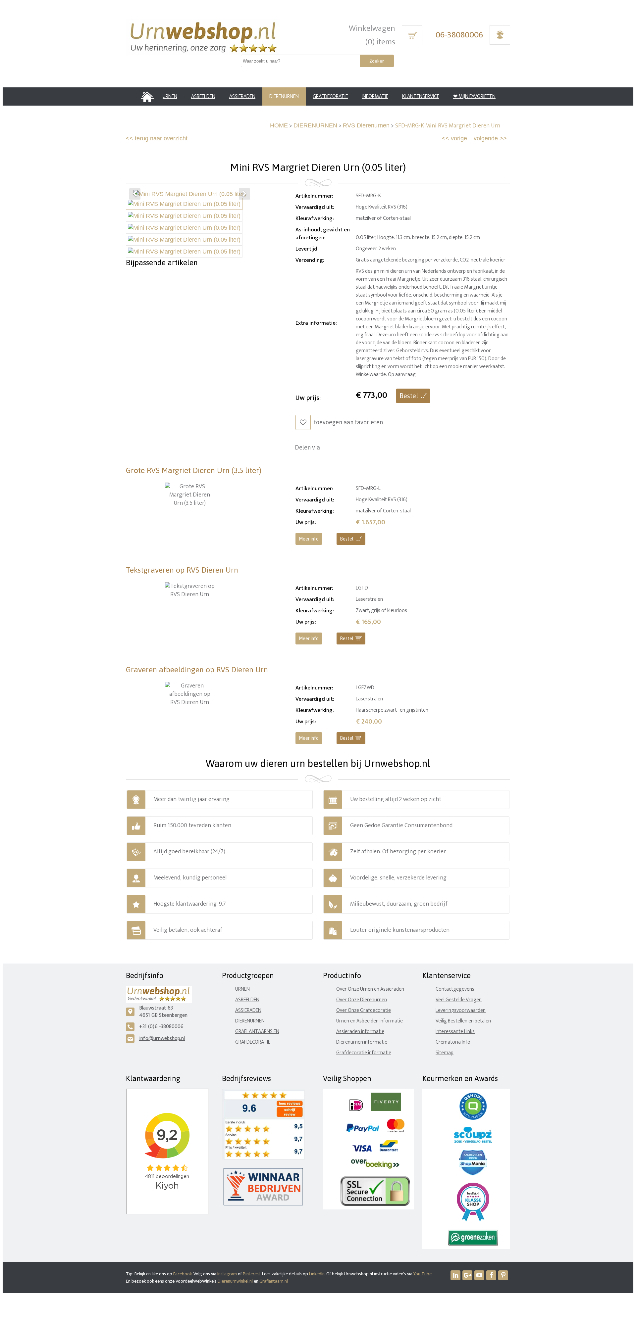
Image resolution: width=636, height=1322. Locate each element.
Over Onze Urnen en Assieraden (370, 989)
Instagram (227, 1274)
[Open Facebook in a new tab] (491, 1275)
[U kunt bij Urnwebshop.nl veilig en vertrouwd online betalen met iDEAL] (356, 1109)
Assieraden (248, 1010)
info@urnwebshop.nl (162, 1038)
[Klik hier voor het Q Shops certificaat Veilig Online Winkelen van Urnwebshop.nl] (473, 1118)
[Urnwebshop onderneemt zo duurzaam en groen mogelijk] (473, 1244)
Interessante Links (455, 1031)
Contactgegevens (455, 989)
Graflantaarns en (257, 1031)
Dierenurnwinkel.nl (235, 1281)
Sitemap (444, 1052)
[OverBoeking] (375, 1167)
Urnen (242, 989)
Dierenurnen (250, 1020)
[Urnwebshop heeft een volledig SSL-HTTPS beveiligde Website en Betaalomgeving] (375, 1204)
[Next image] (244, 194)
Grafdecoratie (252, 1042)
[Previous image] (134, 194)
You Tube (422, 1274)
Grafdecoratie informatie (363, 1052)
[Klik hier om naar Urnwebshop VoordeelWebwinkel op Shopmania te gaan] (473, 1173)
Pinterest (251, 1274)
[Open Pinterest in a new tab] (503, 1275)
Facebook (182, 1274)
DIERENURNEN (315, 125)
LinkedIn (317, 1274)
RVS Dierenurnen (366, 125)
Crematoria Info (453, 1042)
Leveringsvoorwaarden (461, 1010)
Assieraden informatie (360, 1031)
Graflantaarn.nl (273, 1281)
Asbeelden (247, 999)
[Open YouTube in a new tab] (479, 1275)
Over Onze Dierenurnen (361, 999)
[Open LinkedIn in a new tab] (455, 1275)
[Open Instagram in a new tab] (467, 1275)
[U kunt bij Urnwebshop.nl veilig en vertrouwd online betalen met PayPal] (362, 1130)
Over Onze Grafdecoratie (363, 1010)
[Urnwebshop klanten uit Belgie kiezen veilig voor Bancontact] (389, 1150)
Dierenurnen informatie (361, 1042)
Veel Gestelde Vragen (459, 999)
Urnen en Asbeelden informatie (369, 1020)
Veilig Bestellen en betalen (463, 1020)
